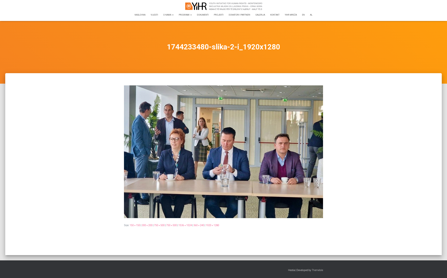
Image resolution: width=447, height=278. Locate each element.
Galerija (260, 15)
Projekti (219, 15)
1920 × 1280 (212, 225)
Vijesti (154, 15)
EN (303, 15)
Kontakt (275, 15)
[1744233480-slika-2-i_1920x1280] (223, 151)
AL (311, 15)
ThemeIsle (317, 270)
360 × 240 (198, 225)
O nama (167, 15)
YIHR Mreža (291, 15)
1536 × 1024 (185, 225)
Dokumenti (203, 15)
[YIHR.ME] (223, 6)
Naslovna (140, 15)
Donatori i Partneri (239, 15)
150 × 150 (135, 225)
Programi (184, 15)
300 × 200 (147, 225)
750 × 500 (159, 225)
